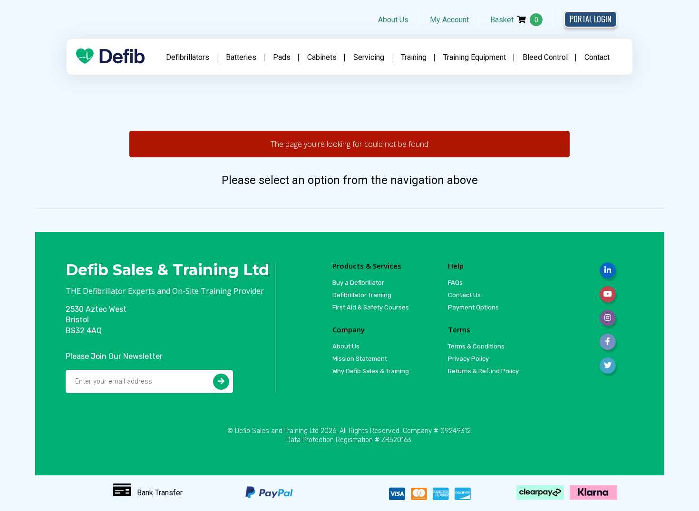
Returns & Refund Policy (483, 371)
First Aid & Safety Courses (370, 307)
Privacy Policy (468, 358)
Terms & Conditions (476, 346)
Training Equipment (474, 57)
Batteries (241, 57)
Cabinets (322, 57)
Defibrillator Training (361, 295)
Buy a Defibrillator (358, 282)
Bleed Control (545, 57)
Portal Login (591, 19)
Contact (597, 57)
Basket (514, 19)
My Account (449, 19)
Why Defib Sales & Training (370, 371)
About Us (393, 19)
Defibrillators (187, 57)
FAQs (455, 282)
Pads (282, 57)
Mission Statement (359, 358)
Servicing (368, 57)
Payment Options (473, 307)
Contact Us (464, 295)
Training (414, 57)
